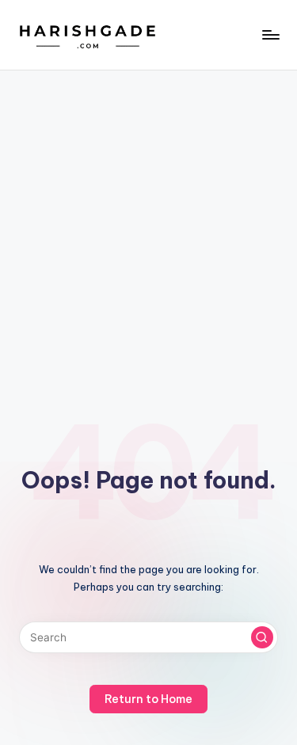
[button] (262, 637)
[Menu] (270, 34)
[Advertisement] (148, 226)
